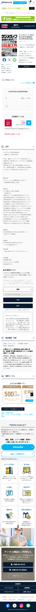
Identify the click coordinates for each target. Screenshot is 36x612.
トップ (3, 13)
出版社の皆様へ (12, 599)
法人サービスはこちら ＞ (9, 458)
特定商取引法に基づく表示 (27, 596)
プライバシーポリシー (13, 596)
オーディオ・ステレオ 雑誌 (22, 13)
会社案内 (5, 599)
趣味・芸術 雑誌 (10, 13)
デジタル (7, 106)
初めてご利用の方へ (18, 454)
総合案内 (18, 584)
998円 (22, 98)
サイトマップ (30, 599)
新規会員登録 (18, 447)
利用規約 (4, 596)
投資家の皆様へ (21, 599)
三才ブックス (9, 66)
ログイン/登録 (20, 2)
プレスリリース (8, 592)
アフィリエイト (8, 588)
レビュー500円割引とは (27, 83)
